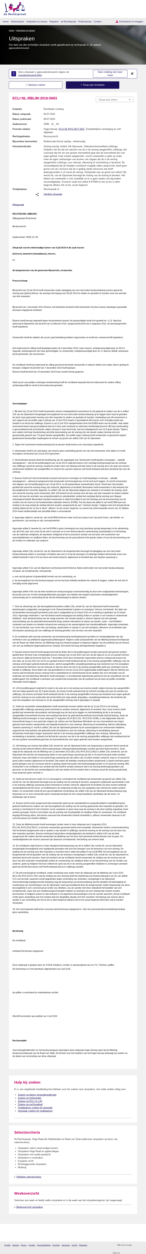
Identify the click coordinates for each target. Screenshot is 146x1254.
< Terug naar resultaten (93, 85)
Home (6, 21)
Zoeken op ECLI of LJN (30, 1101)
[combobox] (115, 99)
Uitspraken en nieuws (36, 21)
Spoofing (56, 1245)
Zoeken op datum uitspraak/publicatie (37, 1094)
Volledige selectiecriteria (28, 1176)
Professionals (85, 21)
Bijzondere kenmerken (24, 141)
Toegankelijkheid (44, 1245)
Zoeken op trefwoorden (29, 1098)
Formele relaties (21, 129)
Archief (74, 1245)
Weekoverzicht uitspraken (29, 1207)
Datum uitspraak (21, 114)
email (140, 1245)
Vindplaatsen (19, 189)
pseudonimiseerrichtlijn (30, 75)
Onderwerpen (17, 21)
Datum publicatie (21, 119)
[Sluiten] (132, 73)
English (7, 1245)
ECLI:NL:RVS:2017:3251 (71, 129)
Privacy (24, 1245)
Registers (54, 21)
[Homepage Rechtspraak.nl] (13, 8)
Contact (97, 21)
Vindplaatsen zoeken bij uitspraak (35, 1107)
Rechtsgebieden (21, 136)
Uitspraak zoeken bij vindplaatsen (35, 1111)
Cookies (31, 1245)
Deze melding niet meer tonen (110, 74)
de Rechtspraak (68, 21)
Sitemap (15, 1245)
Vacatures (66, 1245)
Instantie (17, 109)
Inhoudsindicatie (21, 146)
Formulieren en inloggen (131, 21)
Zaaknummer (19, 124)
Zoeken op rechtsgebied (30, 1104)
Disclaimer (83, 1245)
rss (135, 1245)
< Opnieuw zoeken (35, 85)
